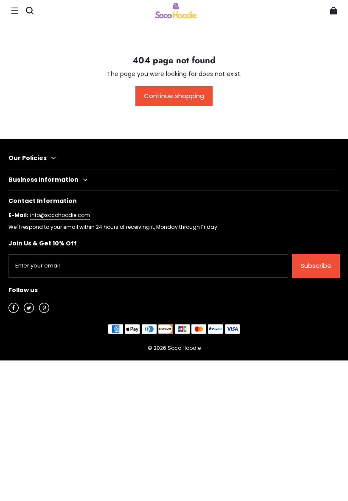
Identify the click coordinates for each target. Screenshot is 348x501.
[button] (14, 11)
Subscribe (315, 265)
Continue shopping (174, 95)
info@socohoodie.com (60, 215)
